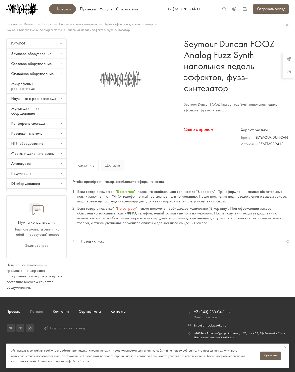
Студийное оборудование (32, 73)
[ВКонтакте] (11, 328)
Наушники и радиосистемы (33, 98)
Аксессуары (21, 163)
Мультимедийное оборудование (25, 111)
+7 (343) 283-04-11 (184, 8)
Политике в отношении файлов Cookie (63, 361)
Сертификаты (90, 311)
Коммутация (21, 173)
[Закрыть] (285, 347)
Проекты (13, 311)
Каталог (36, 311)
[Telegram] (20, 328)
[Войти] (234, 9)
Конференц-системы (28, 123)
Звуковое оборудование (31, 53)
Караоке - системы (27, 133)
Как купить (86, 165)
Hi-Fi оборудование (27, 143)
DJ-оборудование (25, 183)
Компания (61, 311)
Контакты (118, 311)
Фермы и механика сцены (32, 153)
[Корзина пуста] (244, 8)
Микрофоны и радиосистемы (23, 86)
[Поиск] (224, 9)
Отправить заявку (271, 8)
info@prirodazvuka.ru (210, 325)
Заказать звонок (205, 317)
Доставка (112, 165)
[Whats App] (30, 328)
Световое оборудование (31, 63)
